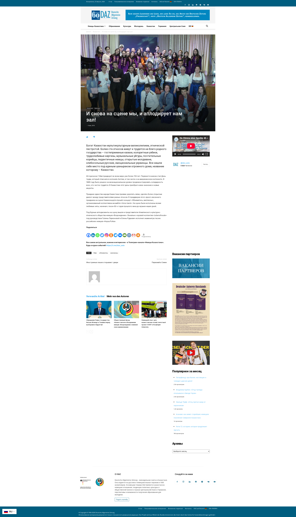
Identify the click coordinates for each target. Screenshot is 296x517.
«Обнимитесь (103, 253)
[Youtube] (208, 4)
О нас (110, 1)
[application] (191, 145)
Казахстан (151, 26)
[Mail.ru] (129, 233)
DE (190, 26)
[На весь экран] (207, 154)
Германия (162, 26)
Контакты (154, 1)
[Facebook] (185, 4)
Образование (114, 26)
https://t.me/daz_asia (115, 245)
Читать (205, 164)
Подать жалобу (122, 499)
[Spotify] (196, 4)
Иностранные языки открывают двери (102, 262)
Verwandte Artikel (95, 296)
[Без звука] (203, 154)
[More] (138, 233)
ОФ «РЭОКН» (178, 1)
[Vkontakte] (120, 233)
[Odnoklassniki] (111, 233)
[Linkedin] (192, 4)
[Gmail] (134, 233)
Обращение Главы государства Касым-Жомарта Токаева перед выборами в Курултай (98, 322)
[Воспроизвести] (175, 154)
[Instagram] (189, 4)
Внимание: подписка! (142, 1)
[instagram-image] (191, 188)
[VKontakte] (204, 4)
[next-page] (91, 331)
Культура (127, 26)
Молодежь (138, 26)
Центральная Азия (177, 26)
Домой (88, 32)
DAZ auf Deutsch (165, 1)
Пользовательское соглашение (124, 1)
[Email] (125, 233)
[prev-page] (87, 331)
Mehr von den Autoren (118, 296)
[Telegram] (200, 4)
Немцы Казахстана (96, 26)
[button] (207, 26)
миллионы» (114, 253)
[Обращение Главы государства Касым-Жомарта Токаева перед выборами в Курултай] (98, 309)
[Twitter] (102, 233)
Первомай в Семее (159, 262)
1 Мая (95, 253)
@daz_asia (185, 163)
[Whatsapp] (98, 233)
